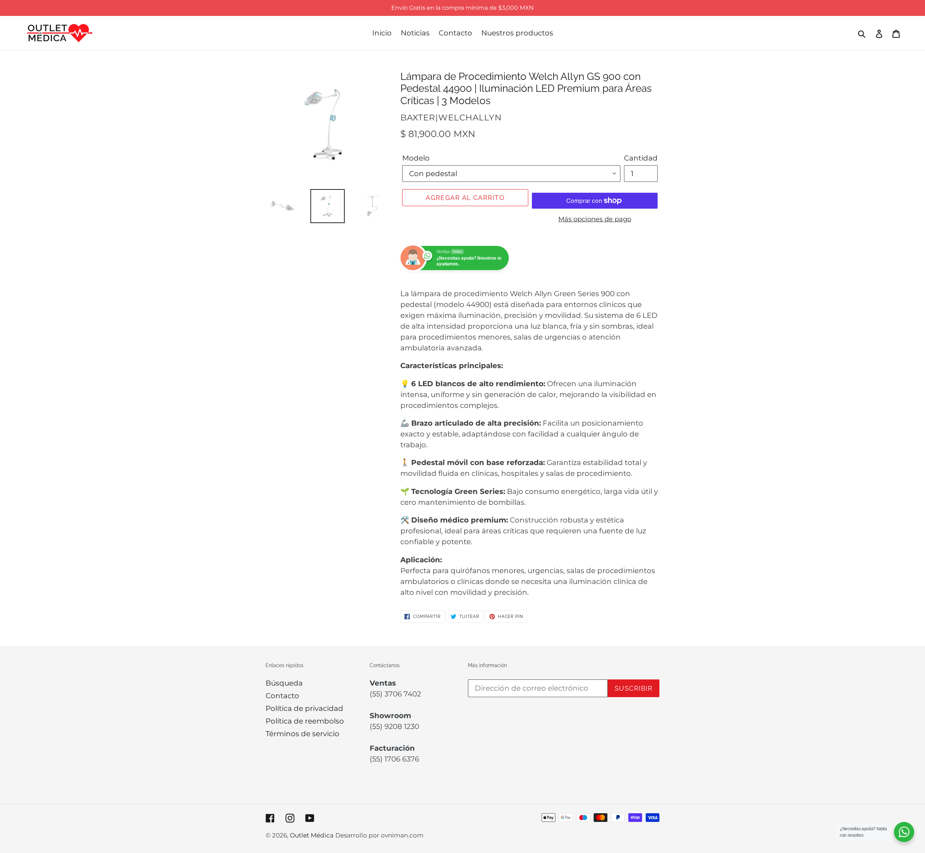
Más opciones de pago (594, 219)
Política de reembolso (305, 721)
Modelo (416, 158)
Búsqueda (284, 683)
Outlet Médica (312, 835)
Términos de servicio (302, 733)
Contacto (282, 695)
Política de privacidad (304, 708)
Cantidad (641, 158)
